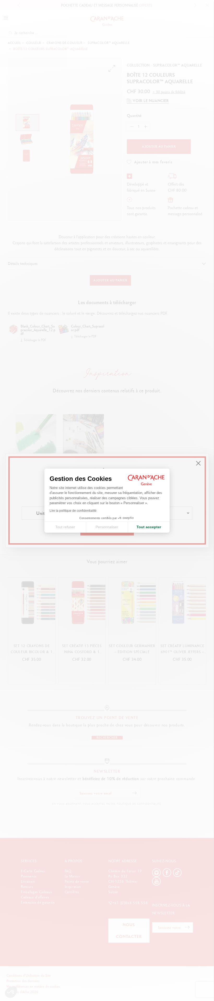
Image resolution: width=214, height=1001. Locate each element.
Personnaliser (107, 527)
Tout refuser (65, 527)
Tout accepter (148, 527)
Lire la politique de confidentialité (73, 511)
